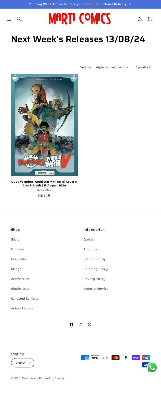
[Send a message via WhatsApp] (152, 367)
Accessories (20, 278)
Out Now (17, 249)
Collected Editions (24, 298)
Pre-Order (18, 259)
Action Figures (22, 308)
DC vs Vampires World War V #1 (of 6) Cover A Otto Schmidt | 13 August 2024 (44, 183)
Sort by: (85, 67)
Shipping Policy (95, 268)
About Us (90, 249)
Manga (16, 268)
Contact (89, 239)
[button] (9, 19)
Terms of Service (95, 288)
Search (16, 239)
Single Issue (20, 288)
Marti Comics (30, 378)
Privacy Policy (94, 278)
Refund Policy (94, 259)
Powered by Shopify (52, 378)
